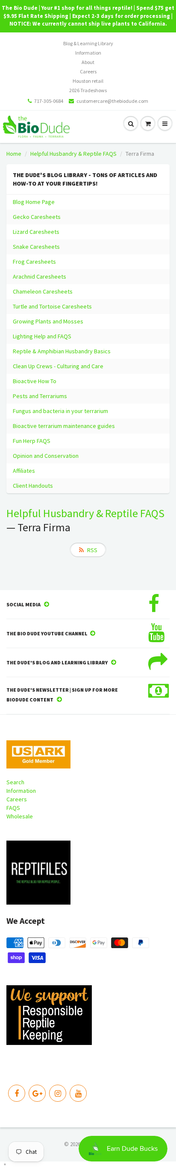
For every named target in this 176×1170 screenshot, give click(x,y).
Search (15, 782)
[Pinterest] (37, 1093)
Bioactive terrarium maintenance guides (64, 426)
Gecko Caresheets (37, 217)
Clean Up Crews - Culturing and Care (58, 366)
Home (13, 153)
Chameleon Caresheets (43, 291)
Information (88, 52)
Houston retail (88, 81)
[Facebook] (16, 1093)
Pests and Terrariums (40, 396)
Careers (88, 71)
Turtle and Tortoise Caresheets (52, 306)
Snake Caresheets (36, 246)
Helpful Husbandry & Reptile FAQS (73, 153)
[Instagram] (57, 1093)
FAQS (13, 808)
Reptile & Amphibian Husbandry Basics (62, 351)
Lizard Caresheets (36, 232)
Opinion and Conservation (46, 456)
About (88, 62)
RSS (92, 550)
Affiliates (24, 470)
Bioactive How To (34, 381)
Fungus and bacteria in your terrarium (60, 411)
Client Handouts (33, 485)
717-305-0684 (48, 101)
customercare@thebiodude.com (112, 101)
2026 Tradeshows (88, 90)
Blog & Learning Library (88, 43)
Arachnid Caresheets (39, 276)
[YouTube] (78, 1093)
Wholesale (19, 816)
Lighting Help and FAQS (42, 336)
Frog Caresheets (34, 261)
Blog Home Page (34, 202)
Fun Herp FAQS (31, 441)
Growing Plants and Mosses (48, 321)
